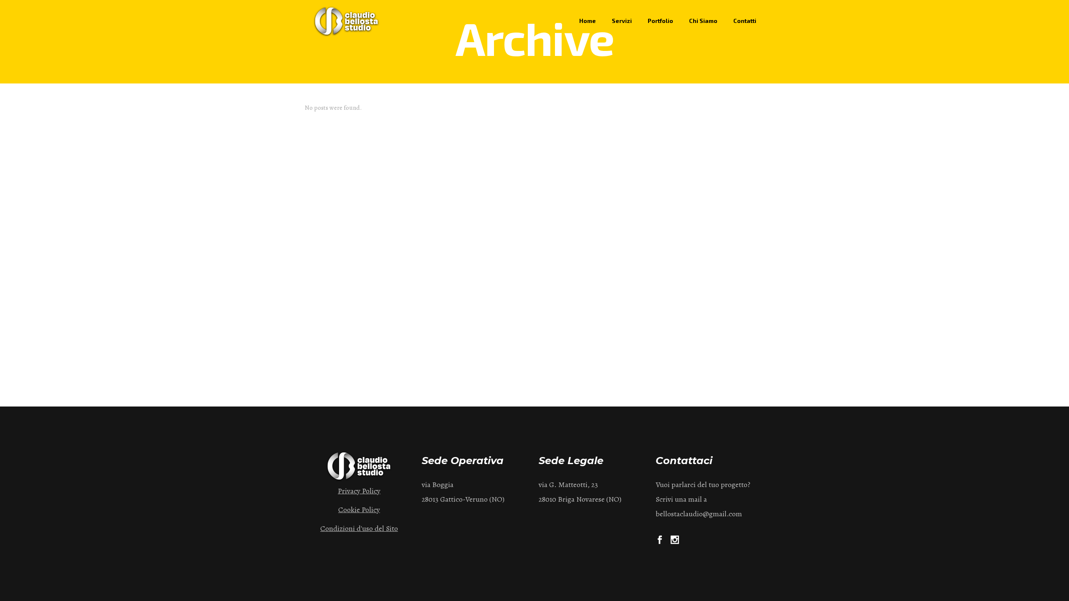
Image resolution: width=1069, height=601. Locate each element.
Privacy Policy (359, 491)
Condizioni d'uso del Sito (359, 528)
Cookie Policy (359, 510)
